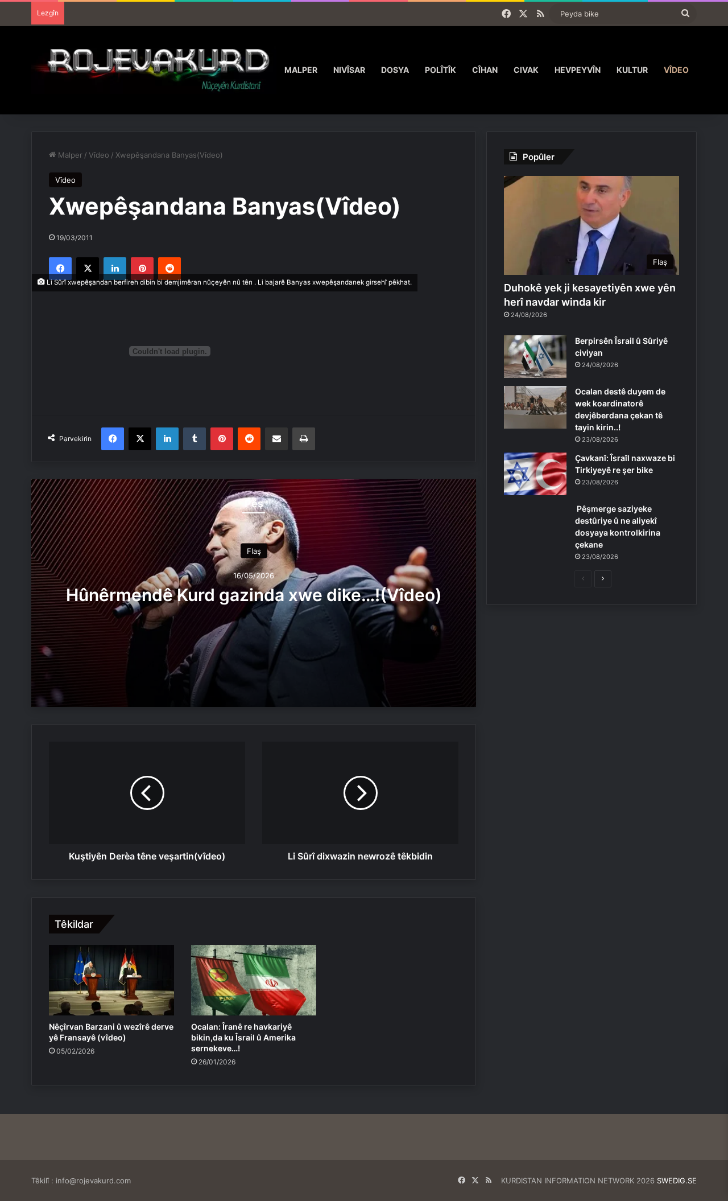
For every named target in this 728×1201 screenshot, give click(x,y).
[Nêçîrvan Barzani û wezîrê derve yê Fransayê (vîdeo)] (111, 980)
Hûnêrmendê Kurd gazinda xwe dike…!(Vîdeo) (254, 595)
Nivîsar (349, 70)
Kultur (632, 70)
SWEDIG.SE (677, 1180)
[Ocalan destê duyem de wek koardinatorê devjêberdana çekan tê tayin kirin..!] (535, 407)
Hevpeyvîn (578, 70)
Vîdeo (676, 70)
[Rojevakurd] (153, 69)
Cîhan (485, 70)
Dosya (395, 70)
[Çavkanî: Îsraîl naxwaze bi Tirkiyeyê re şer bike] (535, 474)
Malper (300, 70)
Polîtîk (440, 70)
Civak (526, 70)
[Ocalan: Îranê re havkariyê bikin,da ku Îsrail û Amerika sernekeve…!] (253, 980)
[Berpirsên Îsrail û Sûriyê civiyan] (535, 356)
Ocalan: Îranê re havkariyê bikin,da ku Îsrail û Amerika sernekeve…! (243, 1037)
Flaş (254, 551)
